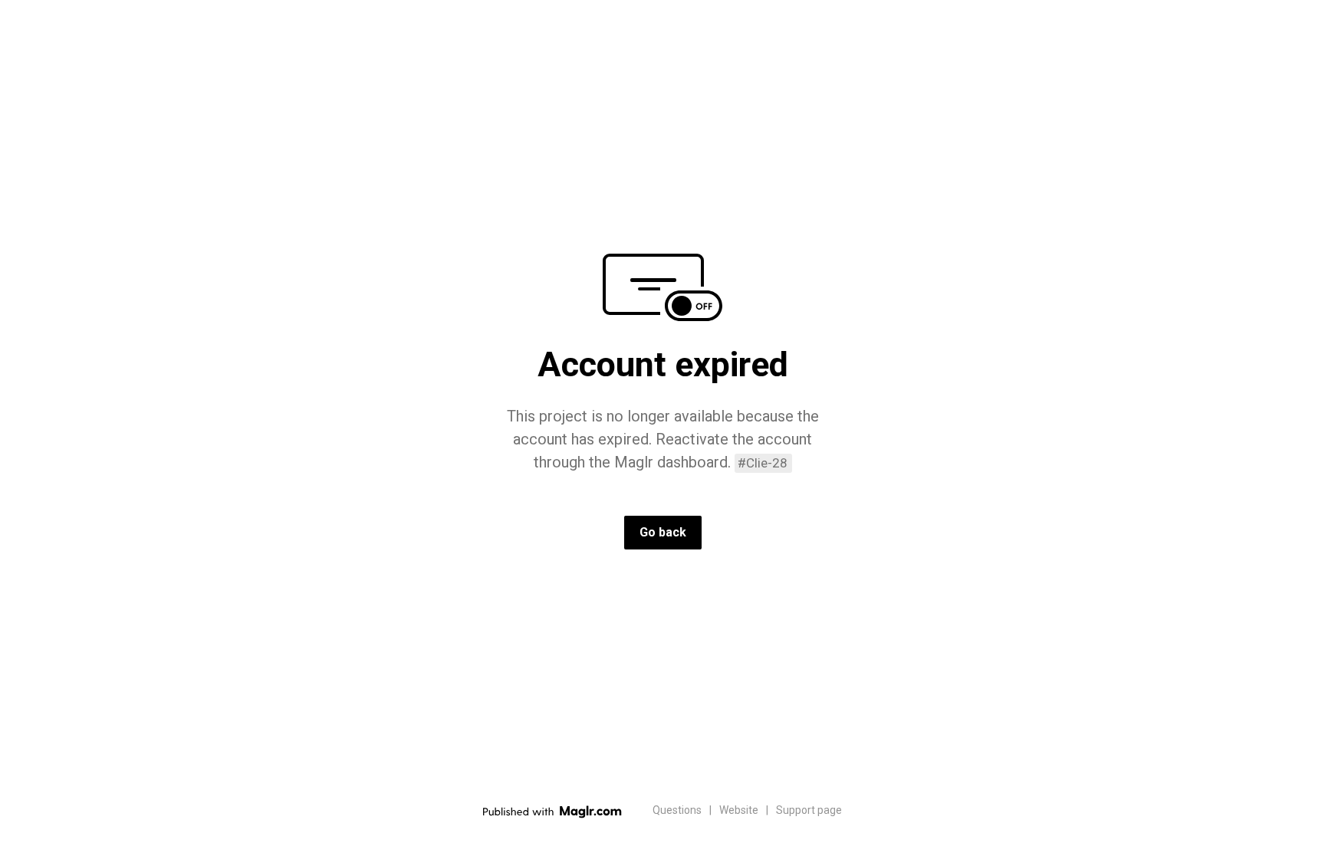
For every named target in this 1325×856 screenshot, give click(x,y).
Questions (677, 810)
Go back (662, 532)
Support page (809, 810)
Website (738, 810)
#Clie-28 (762, 463)
